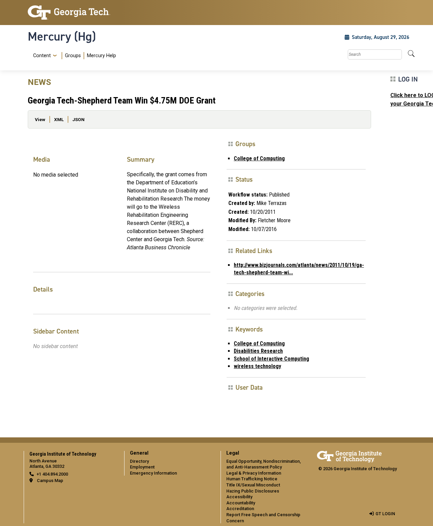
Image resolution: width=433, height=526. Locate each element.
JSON (78, 119)
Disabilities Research (258, 351)
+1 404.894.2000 (52, 474)
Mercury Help (101, 56)
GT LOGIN (385, 513)
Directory (139, 461)
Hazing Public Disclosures (252, 491)
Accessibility (239, 496)
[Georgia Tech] (72, 12)
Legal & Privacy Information (253, 473)
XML (59, 119)
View (40, 119)
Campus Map (50, 480)
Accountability (240, 502)
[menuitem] (73, 56)
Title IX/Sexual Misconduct (253, 484)
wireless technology (257, 366)
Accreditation (240, 508)
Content (42, 56)
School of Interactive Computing (271, 359)
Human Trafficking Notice (251, 478)
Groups (73, 56)
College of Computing (259, 158)
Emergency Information (153, 473)
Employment (142, 467)
